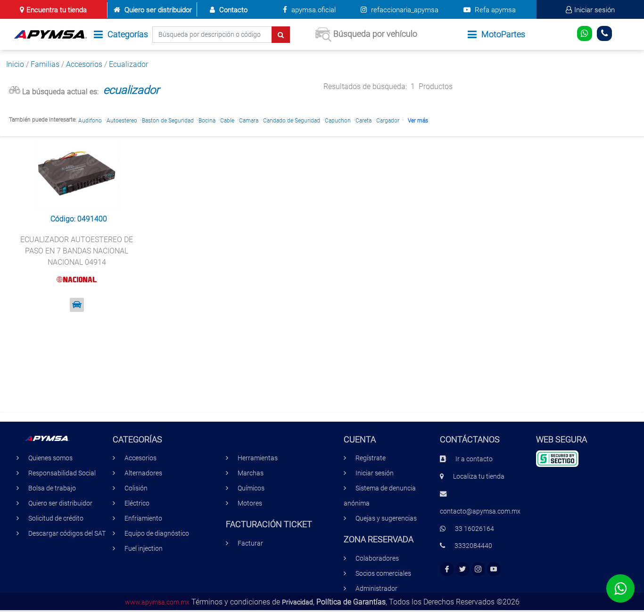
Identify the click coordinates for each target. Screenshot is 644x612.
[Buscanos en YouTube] (493, 569)
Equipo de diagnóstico (156, 534)
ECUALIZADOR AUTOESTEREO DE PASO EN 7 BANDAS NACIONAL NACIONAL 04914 (76, 251)
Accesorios (84, 64)
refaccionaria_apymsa (403, 10)
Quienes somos (50, 458)
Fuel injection (143, 549)
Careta (363, 120)
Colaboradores (377, 559)
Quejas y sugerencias (386, 518)
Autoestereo (122, 120)
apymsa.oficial (312, 10)
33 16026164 (474, 529)
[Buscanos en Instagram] (478, 569)
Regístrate (370, 458)
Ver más (418, 120)
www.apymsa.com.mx (157, 602)
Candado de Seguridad (291, 120)
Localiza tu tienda (478, 477)
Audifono (90, 120)
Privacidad (297, 602)
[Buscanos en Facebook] (447, 569)
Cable (227, 120)
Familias (45, 64)
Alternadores (143, 473)
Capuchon (338, 120)
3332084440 (473, 546)
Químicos (251, 488)
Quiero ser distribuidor (158, 10)
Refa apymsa (494, 10)
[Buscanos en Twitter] (462, 569)
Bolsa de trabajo (52, 488)
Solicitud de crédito (55, 518)
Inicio (15, 64)
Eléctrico (136, 503)
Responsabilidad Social (62, 473)
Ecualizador (128, 64)
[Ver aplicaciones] (77, 305)
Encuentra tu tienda (56, 10)
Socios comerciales (383, 574)
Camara (248, 120)
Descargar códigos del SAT (67, 534)
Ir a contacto (474, 459)
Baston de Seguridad (168, 120)
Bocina (206, 120)
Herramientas (258, 458)
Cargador (387, 120)
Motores (250, 503)
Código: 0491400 (78, 218)
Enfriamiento (143, 518)
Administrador (376, 589)
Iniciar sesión (594, 10)
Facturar (250, 543)
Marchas (251, 473)
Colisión (136, 488)
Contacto (233, 10)
